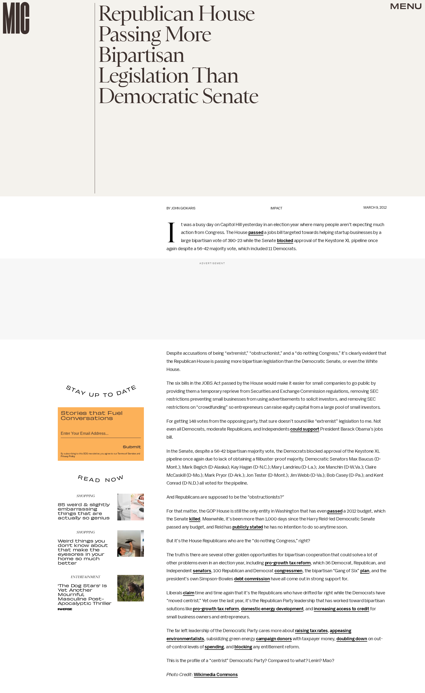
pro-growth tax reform (288, 562)
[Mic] (16, 18)
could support (304, 429)
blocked (285, 240)
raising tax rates (311, 630)
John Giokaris (183, 208)
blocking (243, 646)
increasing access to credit (341, 608)
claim (188, 592)
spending (214, 646)
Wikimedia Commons (216, 674)
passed (255, 232)
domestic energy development (272, 608)
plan (364, 570)
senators (202, 570)
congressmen (288, 570)
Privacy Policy (68, 456)
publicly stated (247, 527)
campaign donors (274, 638)
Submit (132, 446)
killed (194, 518)
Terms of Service (127, 453)
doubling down (351, 638)
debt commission (252, 578)
